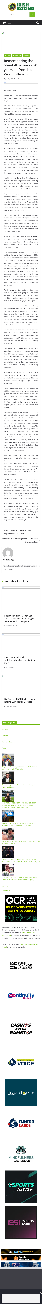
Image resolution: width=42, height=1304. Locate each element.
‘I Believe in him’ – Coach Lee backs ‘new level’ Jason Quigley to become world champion (20, 618)
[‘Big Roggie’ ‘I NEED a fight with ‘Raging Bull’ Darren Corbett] (21, 676)
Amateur (5, 736)
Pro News (26, 55)
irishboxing (19, 79)
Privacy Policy (6, 890)
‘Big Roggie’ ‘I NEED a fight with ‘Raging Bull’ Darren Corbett (19, 700)
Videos (4, 748)
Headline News (17, 55)
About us (5, 887)
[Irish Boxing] (4, 22)
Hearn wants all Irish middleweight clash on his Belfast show (20, 660)
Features (7, 55)
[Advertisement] (21, 1298)
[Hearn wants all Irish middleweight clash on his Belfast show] (21, 635)
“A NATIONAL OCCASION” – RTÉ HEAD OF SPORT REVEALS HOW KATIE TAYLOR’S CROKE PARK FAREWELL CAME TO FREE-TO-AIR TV (19, 805)
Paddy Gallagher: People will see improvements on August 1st (17, 532)
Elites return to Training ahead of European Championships (20, 540)
